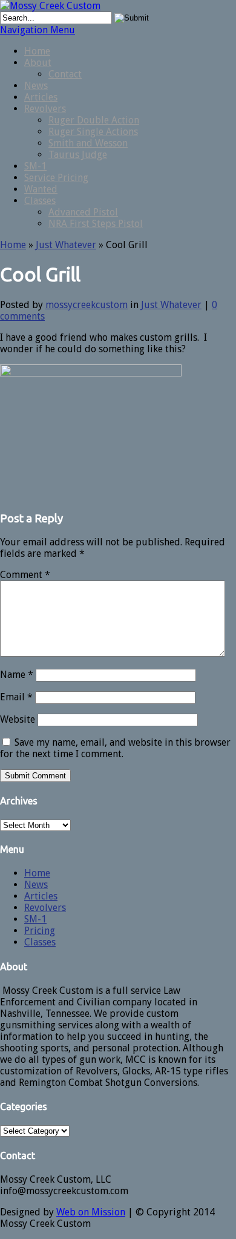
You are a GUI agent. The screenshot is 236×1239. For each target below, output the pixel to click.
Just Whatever (66, 245)
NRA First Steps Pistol (95, 223)
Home (37, 51)
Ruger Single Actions (93, 131)
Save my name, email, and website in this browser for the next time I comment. (115, 748)
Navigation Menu (37, 30)
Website (17, 719)
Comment (25, 574)
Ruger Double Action (93, 120)
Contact (65, 74)
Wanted (40, 189)
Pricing (39, 930)
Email (16, 697)
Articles (40, 97)
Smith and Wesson (88, 143)
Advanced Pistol (83, 212)
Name (16, 674)
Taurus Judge (77, 154)
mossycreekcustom (86, 305)
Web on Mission (90, 1212)
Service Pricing (56, 177)
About (37, 62)
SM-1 (35, 166)
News (36, 85)
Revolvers (45, 108)
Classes (40, 200)
